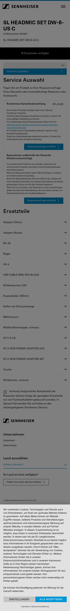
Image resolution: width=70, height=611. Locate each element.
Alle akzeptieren (51, 599)
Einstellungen (19, 599)
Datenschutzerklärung (40, 606)
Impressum (25, 606)
